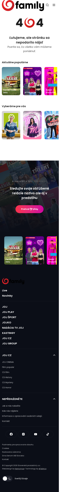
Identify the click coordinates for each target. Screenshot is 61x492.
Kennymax (19, 468)
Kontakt (6, 421)
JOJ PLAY (8, 312)
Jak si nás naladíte (11, 405)
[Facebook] (11, 434)
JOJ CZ (6, 338)
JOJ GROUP (9, 343)
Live (4, 290)
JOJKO (6, 322)
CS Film (5, 372)
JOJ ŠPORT (9, 317)
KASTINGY (8, 333)
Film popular (8, 367)
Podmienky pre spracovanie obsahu (17, 444)
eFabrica (42, 468)
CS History (7, 377)
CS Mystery (7, 382)
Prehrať (25, 209)
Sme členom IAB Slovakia (13, 455)
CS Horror (6, 387)
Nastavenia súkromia (11, 452)
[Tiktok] (47, 434)
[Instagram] (23, 434)
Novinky (7, 295)
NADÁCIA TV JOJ (13, 327)
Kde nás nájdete (10, 411)
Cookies (5, 448)
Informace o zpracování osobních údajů (22, 416)
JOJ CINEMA (8, 362)
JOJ (4, 306)
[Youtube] (35, 434)
